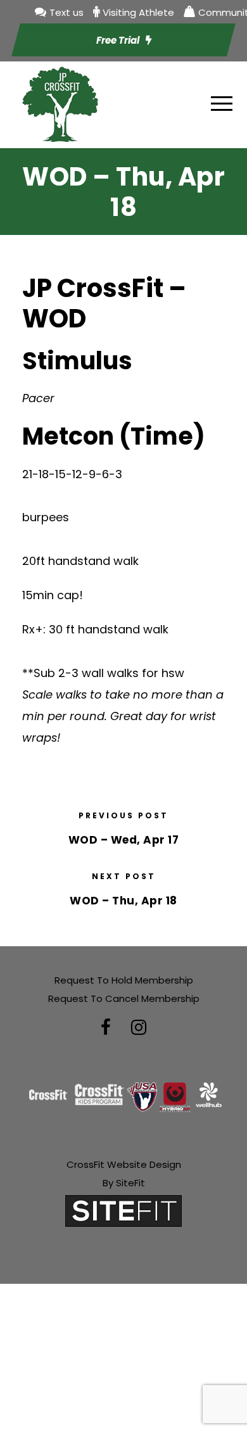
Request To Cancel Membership (124, 998)
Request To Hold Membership (123, 980)
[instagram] (138, 1027)
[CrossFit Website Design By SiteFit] (123, 1210)
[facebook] (106, 1027)
